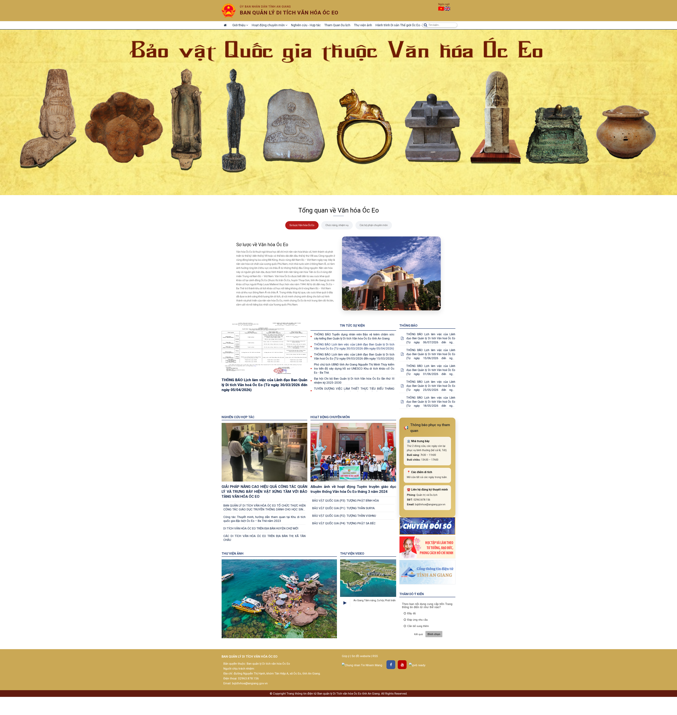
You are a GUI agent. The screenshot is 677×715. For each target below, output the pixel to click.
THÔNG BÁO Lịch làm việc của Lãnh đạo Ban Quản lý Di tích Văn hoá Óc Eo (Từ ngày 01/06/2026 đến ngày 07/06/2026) (430, 370)
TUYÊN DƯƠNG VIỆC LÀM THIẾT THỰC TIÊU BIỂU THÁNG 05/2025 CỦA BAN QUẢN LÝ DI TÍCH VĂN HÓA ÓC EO (354, 390)
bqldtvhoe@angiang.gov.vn (249, 683)
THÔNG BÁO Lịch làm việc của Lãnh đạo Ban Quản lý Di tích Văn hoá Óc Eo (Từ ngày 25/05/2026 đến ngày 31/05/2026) (430, 386)
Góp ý (346, 656)
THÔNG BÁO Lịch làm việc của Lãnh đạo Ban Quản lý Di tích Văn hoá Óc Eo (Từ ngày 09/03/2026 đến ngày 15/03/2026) (354, 356)
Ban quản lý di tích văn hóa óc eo (289, 13)
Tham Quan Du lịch (337, 25)
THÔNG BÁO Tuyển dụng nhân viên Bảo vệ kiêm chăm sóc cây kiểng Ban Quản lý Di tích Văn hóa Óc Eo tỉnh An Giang (354, 336)
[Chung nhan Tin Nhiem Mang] (362, 665)
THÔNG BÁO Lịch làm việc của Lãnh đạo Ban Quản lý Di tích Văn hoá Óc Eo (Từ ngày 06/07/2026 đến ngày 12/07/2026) (430, 338)
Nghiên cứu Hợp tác (238, 417)
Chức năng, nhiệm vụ (337, 225)
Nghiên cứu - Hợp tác (306, 25)
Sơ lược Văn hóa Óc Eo (301, 225)
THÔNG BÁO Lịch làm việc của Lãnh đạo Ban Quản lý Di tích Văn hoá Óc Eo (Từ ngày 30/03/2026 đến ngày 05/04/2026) (354, 346)
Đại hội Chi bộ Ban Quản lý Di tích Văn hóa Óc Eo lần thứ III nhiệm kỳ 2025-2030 (354, 380)
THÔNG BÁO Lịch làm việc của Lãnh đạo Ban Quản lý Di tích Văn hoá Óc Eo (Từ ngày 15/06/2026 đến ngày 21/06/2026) (430, 354)
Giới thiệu (239, 25)
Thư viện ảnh (363, 25)
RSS (375, 656)
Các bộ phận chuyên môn (374, 225)
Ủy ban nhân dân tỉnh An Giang (265, 6)
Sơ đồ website (361, 656)
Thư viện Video (352, 553)
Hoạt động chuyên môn (268, 25)
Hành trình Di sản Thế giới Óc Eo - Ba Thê (404, 25)
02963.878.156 (248, 678)
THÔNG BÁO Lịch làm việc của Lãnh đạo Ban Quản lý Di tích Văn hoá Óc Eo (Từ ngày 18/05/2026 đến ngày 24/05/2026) (430, 402)
